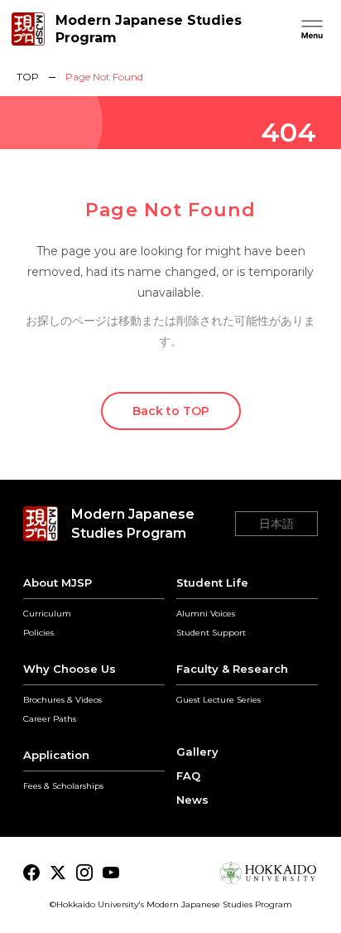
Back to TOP (170, 411)
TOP (28, 77)
